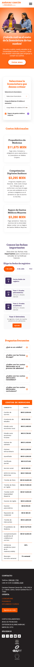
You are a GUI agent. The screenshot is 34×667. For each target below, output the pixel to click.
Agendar (17, 325)
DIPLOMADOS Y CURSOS (10, 604)
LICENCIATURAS (7, 599)
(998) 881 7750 (13, 580)
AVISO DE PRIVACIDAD (9, 622)
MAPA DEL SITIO (7, 627)
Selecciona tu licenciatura (13, 92)
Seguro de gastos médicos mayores (18, 114)
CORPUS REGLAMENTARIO (11, 619)
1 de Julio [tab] (9, 269)
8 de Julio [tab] (20, 269)
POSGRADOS (6, 601)
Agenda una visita (9, 610)
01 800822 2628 (17, 583)
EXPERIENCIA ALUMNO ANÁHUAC (13, 624)
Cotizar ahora (17, 62)
